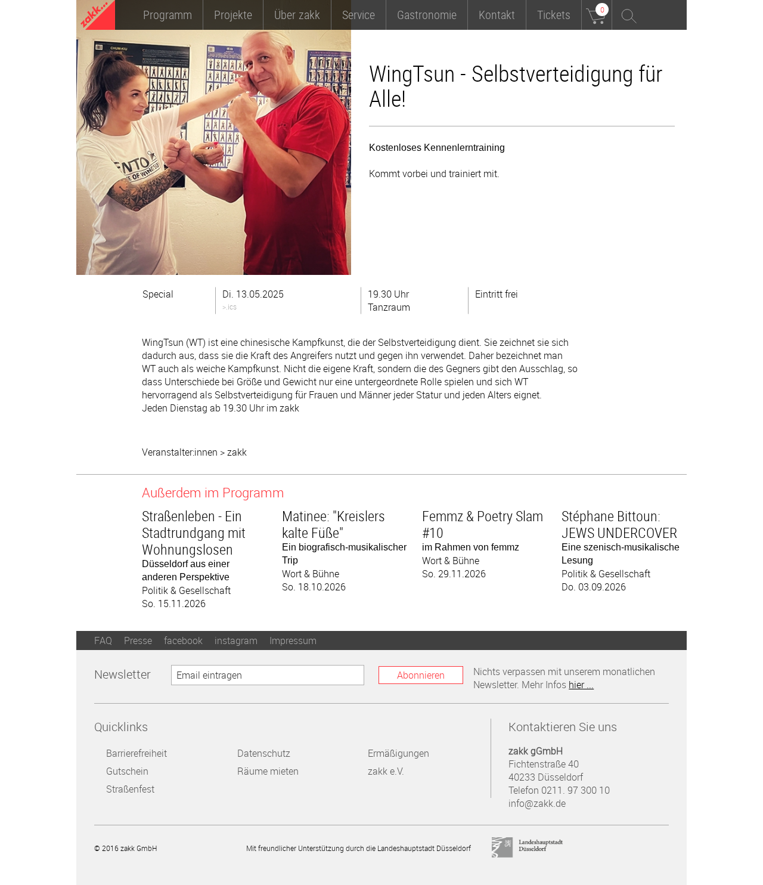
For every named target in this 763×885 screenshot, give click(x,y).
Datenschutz (263, 753)
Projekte (233, 15)
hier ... (581, 684)
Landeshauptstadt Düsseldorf (527, 847)
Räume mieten (268, 771)
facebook (183, 640)
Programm (167, 15)
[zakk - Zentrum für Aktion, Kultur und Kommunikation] (97, 16)
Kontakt (497, 15)
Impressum (293, 640)
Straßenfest (130, 789)
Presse (138, 640)
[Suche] (627, 15)
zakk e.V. (386, 771)
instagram (236, 640)
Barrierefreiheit (136, 753)
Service (358, 15)
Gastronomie (427, 15)
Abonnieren (421, 675)
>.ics (229, 306)
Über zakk (297, 15)
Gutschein (127, 771)
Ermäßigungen (398, 753)
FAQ (103, 640)
